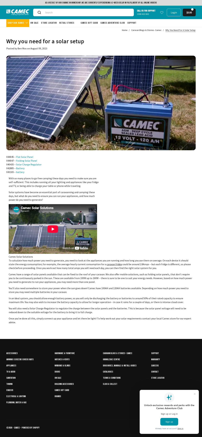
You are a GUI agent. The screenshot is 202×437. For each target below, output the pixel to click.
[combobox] (87, 12)
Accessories (12, 353)
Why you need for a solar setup (180, 30)
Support (155, 353)
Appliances (11, 365)
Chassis (9, 390)
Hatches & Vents (62, 359)
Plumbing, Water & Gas (16, 402)
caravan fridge (114, 264)
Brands (58, 396)
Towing (9, 384)
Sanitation (10, 377)
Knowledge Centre (111, 359)
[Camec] (18, 12)
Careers (155, 365)
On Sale (58, 377)
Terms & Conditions (112, 377)
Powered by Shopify (30, 427)
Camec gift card (62, 390)
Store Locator (157, 377)
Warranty (155, 359)
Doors (57, 371)
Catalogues (108, 371)
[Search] (39, 12)
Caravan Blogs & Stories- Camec (146, 30)
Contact (155, 371)
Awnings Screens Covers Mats (20, 359)
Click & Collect (110, 384)
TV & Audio (10, 371)
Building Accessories (64, 384)
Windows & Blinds (62, 365)
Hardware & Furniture (65, 353)
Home (125, 30)
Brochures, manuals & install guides (120, 365)
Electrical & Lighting (16, 396)
